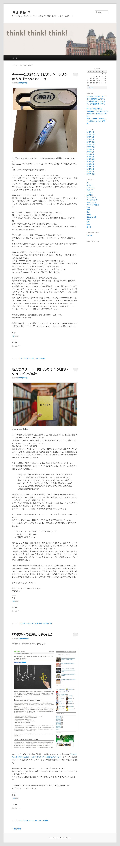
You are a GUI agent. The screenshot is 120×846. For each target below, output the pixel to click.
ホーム (15, 58)
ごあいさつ (90, 187)
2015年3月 (90, 166)
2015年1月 (90, 171)
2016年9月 (90, 149)
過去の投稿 (16, 829)
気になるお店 (91, 217)
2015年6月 (90, 161)
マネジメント (30, 623)
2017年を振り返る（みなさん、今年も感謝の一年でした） (96, 103)
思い (40, 623)
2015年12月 (91, 159)
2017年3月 (90, 139)
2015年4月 (90, 164)
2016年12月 (91, 142)
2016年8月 (90, 152)
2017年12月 (91, 134)
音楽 (88, 224)
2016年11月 (91, 144)
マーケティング (92, 200)
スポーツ (90, 190)
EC (21, 358)
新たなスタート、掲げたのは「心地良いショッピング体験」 (97, 120)
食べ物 (89, 227)
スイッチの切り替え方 (94, 109)
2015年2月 (90, 169)
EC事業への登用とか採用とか (33, 634)
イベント (90, 185)
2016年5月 (90, 154)
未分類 (89, 214)
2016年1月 (90, 156)
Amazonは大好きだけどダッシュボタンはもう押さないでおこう (97, 113)
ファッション (91, 197)
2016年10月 (91, 147)
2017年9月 (90, 137)
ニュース (25, 358)
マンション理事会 (93, 205)
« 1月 (91, 87)
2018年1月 (90, 132)
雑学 (88, 222)
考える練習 (21, 12)
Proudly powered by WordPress (60, 838)
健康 (88, 209)
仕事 (36, 623)
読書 (88, 219)
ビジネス (31, 358)
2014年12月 (91, 174)
